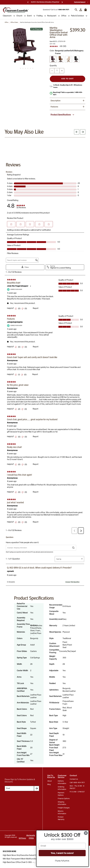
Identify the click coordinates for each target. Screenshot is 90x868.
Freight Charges (64, 808)
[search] (76, 9)
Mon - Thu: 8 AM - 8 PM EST (77, 787)
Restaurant (51, 16)
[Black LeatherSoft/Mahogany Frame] (76, 59)
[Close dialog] (86, 833)
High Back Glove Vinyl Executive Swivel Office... (22, 855)
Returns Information (62, 812)
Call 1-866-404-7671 (77, 783)
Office (63, 16)
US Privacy (22, 838)
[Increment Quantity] (62, 70)
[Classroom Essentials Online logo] (16, 10)
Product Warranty (61, 818)
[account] (80, 9)
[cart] (85, 11)
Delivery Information (62, 782)
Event (29, 16)
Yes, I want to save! (62, 853)
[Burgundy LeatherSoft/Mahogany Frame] (53, 59)
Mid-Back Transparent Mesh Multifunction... (21, 859)
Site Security (30, 835)
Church (19, 16)
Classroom (7, 16)
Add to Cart (67, 79)
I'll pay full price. (62, 860)
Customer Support (79, 2)
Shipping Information (62, 803)
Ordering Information (62, 788)
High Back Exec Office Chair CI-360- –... (19, 862)
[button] (24, 46)
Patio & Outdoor (77, 16)
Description (55, 101)
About (49, 781)
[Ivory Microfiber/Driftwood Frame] (68, 59)
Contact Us (74, 779)
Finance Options (64, 799)
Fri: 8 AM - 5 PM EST (77, 792)
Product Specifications (61, 115)
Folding (40, 16)
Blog (49, 784)
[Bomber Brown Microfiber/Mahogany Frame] (60, 59)
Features (54, 107)
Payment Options (61, 794)
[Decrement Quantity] (52, 70)
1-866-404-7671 (63, 10)
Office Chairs (14, 22)
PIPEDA (31, 838)
